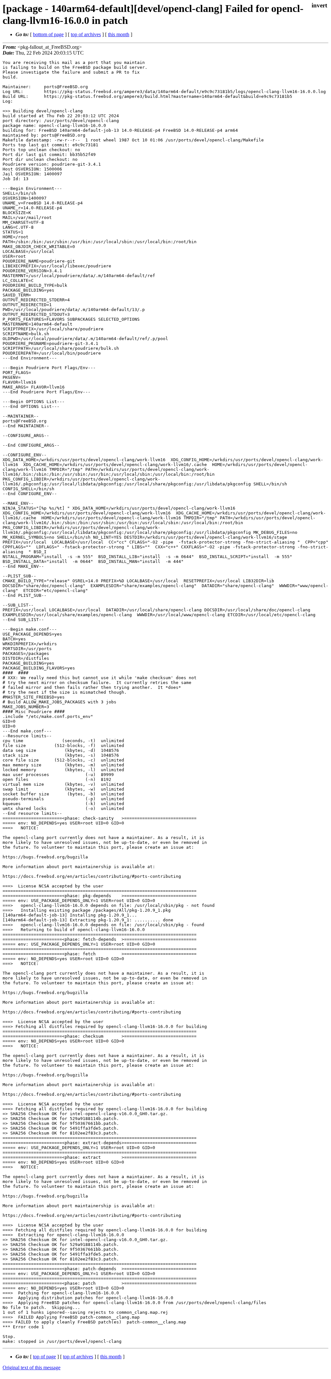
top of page (44, 1356)
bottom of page (48, 34)
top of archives (86, 34)
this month (118, 34)
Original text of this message (31, 1367)
